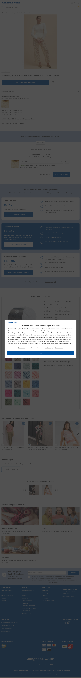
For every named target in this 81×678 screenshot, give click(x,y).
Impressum (21, 348)
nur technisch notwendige (35, 348)
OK (40, 353)
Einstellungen (49, 348)
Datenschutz (59, 348)
